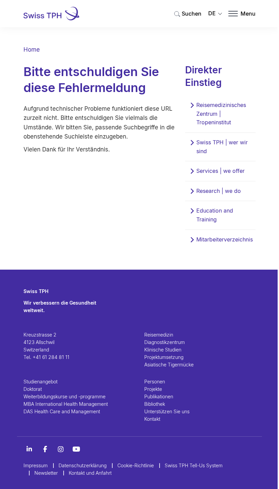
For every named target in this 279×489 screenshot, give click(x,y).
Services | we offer (220, 170)
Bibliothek (154, 404)
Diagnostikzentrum (164, 342)
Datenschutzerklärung (82, 465)
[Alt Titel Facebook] (45, 449)
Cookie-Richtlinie (135, 465)
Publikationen (158, 396)
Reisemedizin (158, 335)
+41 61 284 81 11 (51, 357)
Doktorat (32, 389)
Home (31, 49)
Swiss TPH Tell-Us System (194, 465)
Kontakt (152, 419)
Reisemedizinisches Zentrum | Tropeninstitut (221, 114)
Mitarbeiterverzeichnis (224, 239)
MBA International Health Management (65, 404)
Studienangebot (40, 381)
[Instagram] (60, 449)
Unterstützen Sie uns (167, 411)
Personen (154, 381)
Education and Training (214, 215)
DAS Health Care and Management (61, 411)
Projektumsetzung (163, 357)
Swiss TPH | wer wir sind (222, 147)
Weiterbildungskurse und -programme (64, 396)
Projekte (153, 389)
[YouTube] (76, 449)
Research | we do (218, 190)
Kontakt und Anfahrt (90, 473)
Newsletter (46, 473)
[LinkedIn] (29, 449)
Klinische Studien (162, 349)
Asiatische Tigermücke (169, 364)
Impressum (35, 465)
